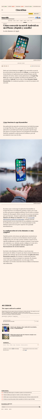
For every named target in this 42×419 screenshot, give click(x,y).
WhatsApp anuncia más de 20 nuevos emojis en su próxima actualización (23, 335)
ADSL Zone (37, 17)
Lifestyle (25, 20)
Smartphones (10, 20)
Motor (28, 20)
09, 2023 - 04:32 (21, 63)
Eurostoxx (6, 409)
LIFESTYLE (5, 23)
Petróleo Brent (18, 6)
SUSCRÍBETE (31, 13)
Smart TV (17, 20)
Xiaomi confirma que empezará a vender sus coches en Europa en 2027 (17, 394)
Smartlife (5, 18)
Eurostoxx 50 (27, 6)
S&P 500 (9, 6)
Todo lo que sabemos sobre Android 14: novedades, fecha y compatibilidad (23, 328)
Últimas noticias (5, 390)
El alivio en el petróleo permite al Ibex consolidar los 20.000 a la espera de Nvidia (19, 399)
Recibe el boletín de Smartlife (9, 321)
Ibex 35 (3, 6)
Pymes (31, 20)
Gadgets (21, 20)
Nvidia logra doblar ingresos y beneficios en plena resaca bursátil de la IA (18, 392)
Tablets (14, 20)
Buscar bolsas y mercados (6, 403)
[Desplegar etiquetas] (38, 345)
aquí (26, 350)
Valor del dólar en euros (37, 6)
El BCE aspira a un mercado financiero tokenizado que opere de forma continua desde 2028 (21, 397)
